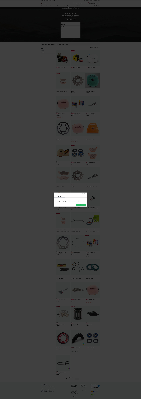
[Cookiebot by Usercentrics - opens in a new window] (83, 193)
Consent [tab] (59, 196)
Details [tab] (70, 196)
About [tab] (81, 196)
